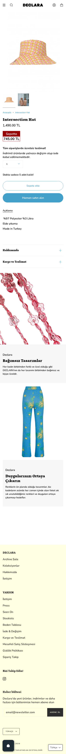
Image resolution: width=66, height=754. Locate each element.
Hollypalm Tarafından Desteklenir (22, 750)
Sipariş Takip (10, 657)
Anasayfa (7, 112)
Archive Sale (10, 559)
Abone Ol (55, 712)
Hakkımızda (11, 250)
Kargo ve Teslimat (14, 261)
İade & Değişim (12, 631)
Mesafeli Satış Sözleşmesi (19, 644)
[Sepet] (61, 5)
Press (6, 605)
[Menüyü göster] (5, 5)
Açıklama (8, 210)
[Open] (8, 745)
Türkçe (10, 731)
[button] (55, 747)
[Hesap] (54, 5)
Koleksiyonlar (11, 566)
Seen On (8, 612)
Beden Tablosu (12, 625)
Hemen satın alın (33, 198)
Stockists (8, 618)
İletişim (7, 578)
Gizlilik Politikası (13, 651)
